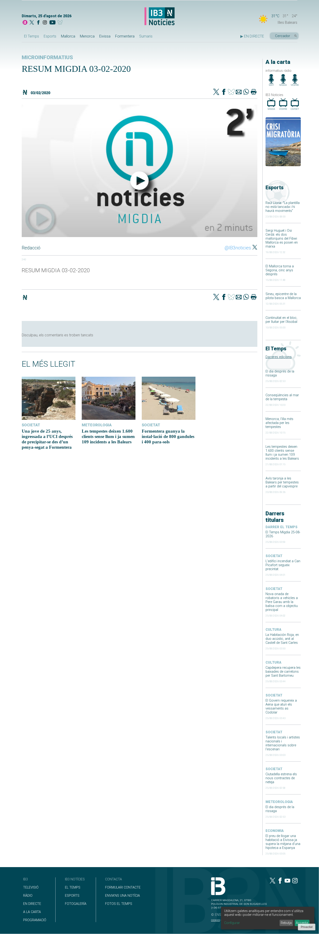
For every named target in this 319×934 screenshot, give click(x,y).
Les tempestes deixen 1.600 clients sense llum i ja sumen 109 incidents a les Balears (282, 453)
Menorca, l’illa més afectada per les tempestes (279, 423)
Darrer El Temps (282, 527)
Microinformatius (47, 57)
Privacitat (306, 927)
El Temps (31, 36)
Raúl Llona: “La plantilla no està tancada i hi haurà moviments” (283, 207)
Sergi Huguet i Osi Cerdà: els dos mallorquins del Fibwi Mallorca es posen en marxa (282, 238)
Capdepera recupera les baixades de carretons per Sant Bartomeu (283, 672)
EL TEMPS (72, 887)
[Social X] (31, 23)
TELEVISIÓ (31, 887)
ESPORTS (72, 896)
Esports (50, 36)
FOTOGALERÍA (75, 904)
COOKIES (215, 920)
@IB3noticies (238, 248)
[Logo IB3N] (159, 17)
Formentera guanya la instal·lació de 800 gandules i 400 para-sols (168, 436)
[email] (238, 92)
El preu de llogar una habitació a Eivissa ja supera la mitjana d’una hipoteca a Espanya (283, 842)
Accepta (302, 923)
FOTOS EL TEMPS (118, 904)
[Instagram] (45, 23)
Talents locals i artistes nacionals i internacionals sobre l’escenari (283, 743)
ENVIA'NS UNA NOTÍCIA (122, 896)
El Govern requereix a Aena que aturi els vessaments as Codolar (281, 706)
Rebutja (286, 923)
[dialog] (267, 918)
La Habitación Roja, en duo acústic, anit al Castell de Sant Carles (282, 639)
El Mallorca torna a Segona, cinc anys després (280, 270)
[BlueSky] (61, 23)
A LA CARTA (32, 912)
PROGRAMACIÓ (34, 920)
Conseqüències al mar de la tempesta (282, 397)
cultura (273, 630)
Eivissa (104, 36)
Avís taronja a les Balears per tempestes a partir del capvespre (282, 482)
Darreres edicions (279, 357)
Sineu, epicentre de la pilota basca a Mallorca (283, 296)
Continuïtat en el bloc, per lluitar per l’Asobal (281, 320)
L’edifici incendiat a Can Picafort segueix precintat (283, 565)
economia (275, 831)
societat (274, 556)
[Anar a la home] (25, 23)
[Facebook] (38, 23)
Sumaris (145, 36)
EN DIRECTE (32, 904)
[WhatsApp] (246, 92)
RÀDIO (27, 896)
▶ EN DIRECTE (252, 36)
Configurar (232, 923)
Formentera (125, 36)
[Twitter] (216, 92)
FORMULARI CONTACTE (123, 887)
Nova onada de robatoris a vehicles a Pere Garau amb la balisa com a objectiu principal (282, 602)
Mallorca (68, 36)
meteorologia (279, 802)
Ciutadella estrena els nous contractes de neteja (281, 778)
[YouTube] (52, 23)
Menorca (87, 36)
